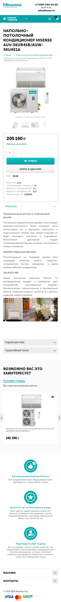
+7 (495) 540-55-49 (46, 4)
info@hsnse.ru (46, 10)
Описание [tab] (11, 206)
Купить (32, 161)
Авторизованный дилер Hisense (30, 476)
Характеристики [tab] (14, 342)
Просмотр (52, 396)
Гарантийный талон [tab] (17, 350)
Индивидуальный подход (30, 543)
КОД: (9, 176)
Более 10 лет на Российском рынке (30, 507)
